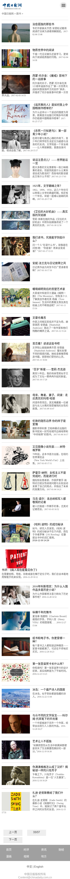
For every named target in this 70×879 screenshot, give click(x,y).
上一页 (13, 832)
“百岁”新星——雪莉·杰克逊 (49, 369)
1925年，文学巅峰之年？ (47, 185)
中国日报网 (8, 13)
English (38, 866)
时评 (26, 849)
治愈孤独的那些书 (43, 24)
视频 (26, 856)
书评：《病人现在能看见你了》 (20, 569)
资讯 (44, 849)
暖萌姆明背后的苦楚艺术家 (48, 289)
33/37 (36, 832)
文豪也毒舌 (39, 317)
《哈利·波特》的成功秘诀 (47, 524)
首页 (9, 849)
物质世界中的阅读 (43, 50)
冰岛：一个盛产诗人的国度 (48, 689)
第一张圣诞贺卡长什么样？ (48, 663)
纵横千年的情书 (41, 612)
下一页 (13, 839)
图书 (18, 13)
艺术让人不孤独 (41, 741)
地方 (44, 856)
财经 (61, 849)
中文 (29, 866)
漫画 (9, 856)
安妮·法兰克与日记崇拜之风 (49, 263)
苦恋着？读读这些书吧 (46, 343)
